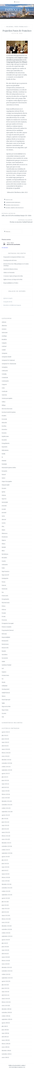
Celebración (5, 370)
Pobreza (4, 609)
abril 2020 (4, 995)
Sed (3, 668)
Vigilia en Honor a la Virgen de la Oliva (12, 279)
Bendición (4, 339)
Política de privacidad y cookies (17, 1065)
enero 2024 (5, 839)
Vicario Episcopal (6, 699)
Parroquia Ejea (17, 9)
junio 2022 (4, 905)
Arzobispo (4, 336)
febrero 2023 (5, 877)
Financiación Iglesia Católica (9, 467)
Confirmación (5, 381)
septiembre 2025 (6, 770)
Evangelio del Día (7, 301)
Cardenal (4, 346)
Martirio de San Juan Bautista (13, 244)
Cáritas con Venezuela (8, 272)
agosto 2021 (5, 939)
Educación (4, 422)
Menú (18, 2)
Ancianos (4, 329)
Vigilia (3, 703)
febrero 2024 (5, 836)
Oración (4, 561)
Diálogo (4, 405)
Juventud (4, 512)
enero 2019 (4, 1047)
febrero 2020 (5, 1002)
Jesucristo (4, 505)
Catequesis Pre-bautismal (8, 360)
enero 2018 (4, 1057)
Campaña (4, 343)
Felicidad (4, 460)
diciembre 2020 (6, 967)
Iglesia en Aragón (7, 298)
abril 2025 (4, 787)
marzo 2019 (5, 1040)
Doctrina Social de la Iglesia (8, 412)
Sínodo (3, 682)
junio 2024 (4, 822)
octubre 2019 (5, 1016)
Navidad (4, 547)
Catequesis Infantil (6, 356)
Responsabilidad (6, 637)
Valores (3, 696)
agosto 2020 (5, 981)
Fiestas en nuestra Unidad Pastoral (21, 221)
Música (3, 543)
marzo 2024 (5, 832)
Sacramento (5, 658)
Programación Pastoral (7, 630)
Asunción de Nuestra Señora (10, 269)
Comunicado (5, 377)
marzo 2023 (5, 874)
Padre (3, 568)
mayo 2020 (4, 991)
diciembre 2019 (5, 1009)
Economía (4, 419)
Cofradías (4, 374)
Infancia (4, 495)
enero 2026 (5, 756)
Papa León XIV (5, 575)
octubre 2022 (5, 891)
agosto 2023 (5, 856)
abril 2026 (4, 746)
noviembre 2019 (6, 1012)
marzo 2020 (5, 998)
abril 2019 (4, 1036)
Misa (3, 526)
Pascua (3, 582)
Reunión (4, 651)
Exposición (4, 447)
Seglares (4, 672)
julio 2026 (4, 735)
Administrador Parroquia (13, 202)
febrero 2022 (5, 919)
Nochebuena (5, 554)
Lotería (3, 523)
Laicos (3, 516)
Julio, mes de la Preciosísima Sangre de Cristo (16, 214)
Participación (5, 578)
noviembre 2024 (6, 804)
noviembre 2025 (6, 763)
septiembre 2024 (6, 811)
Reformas (4, 634)
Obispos (13, 207)
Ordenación (5, 564)
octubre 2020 (5, 974)
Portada (4, 613)
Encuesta (4, 433)
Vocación (4, 713)
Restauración (5, 640)
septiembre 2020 (6, 978)
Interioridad (5, 502)
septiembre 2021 (6, 936)
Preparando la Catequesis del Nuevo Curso (14, 257)
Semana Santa (5, 675)
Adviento (4, 322)
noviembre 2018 (6, 1054)
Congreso (4, 384)
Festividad (4, 464)
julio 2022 (4, 901)
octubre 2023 (5, 849)
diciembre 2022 (6, 884)
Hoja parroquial (5, 485)
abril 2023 (4, 870)
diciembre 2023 (5, 843)
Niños (3, 550)
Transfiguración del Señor (10, 260)
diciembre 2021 (5, 926)
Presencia (4, 620)
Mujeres (10, 26)
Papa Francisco (21, 26)
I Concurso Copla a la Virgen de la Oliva (13, 276)
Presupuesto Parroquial (7, 623)
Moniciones (5, 537)
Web (3, 717)
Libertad (4, 519)
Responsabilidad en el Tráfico (10, 283)
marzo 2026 (5, 749)
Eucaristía (4, 440)
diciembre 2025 (6, 759)
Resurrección (5, 647)
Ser (2, 678)
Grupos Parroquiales (7, 481)
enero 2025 (5, 797)
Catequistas (5, 367)
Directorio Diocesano (7, 408)
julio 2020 (4, 984)
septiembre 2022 (6, 894)
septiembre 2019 (6, 1019)
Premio (3, 616)
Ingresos (4, 498)
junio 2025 (4, 780)
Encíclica (4, 426)
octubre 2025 (5, 766)
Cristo (3, 388)
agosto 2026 (5, 732)
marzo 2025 (5, 791)
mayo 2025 (4, 784)
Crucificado (4, 391)
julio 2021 (4, 943)
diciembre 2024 (6, 801)
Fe (2, 457)
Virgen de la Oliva (6, 706)
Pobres (3, 606)
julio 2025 (4, 777)
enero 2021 (4, 964)
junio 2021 (4, 946)
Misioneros (4, 533)
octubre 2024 (5, 808)
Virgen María (5, 710)
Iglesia (3, 492)
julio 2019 (4, 1026)
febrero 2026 (5, 752)
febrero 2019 (5, 1043)
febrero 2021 (5, 960)
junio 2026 (4, 739)
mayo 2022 (4, 908)
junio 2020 (4, 988)
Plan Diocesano (6, 602)
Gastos (3, 478)
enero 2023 (5, 881)
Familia (3, 453)
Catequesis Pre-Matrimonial (9, 363)
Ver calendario (5, 247)
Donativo (4, 415)
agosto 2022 (5, 898)
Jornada (4, 509)
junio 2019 (4, 1029)
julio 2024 (4, 818)
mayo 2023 (4, 867)
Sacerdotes (4, 654)
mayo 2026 (4, 742)
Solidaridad (4, 685)
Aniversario (5, 332)
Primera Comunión (6, 627)
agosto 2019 (5, 1023)
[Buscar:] (12, 231)
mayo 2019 (4, 1033)
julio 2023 (4, 860)
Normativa (4, 557)
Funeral (4, 474)
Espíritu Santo (5, 436)
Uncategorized (5, 689)
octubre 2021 (5, 933)
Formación (4, 471)
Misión (3, 530)
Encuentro (4, 429)
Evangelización (5, 443)
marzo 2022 (5, 915)
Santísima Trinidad (6, 665)
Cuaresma (4, 395)
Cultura (3, 401)
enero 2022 (5, 922)
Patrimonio (4, 589)
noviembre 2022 (6, 887)
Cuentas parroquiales (7, 398)
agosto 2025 (5, 773)
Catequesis (4, 353)
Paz (3, 592)
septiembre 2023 (6, 853)
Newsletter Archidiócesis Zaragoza (12, 305)
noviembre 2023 (6, 846)
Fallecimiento (5, 450)
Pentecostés (5, 595)
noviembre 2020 (6, 971)
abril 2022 (4, 912)
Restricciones (5, 644)
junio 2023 (4, 863)
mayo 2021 (4, 950)
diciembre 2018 (5, 1050)
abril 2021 (4, 953)
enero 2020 (5, 1005)
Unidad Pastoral (6, 692)
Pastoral (4, 585)
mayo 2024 (4, 825)
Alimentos (4, 325)
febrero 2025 (5, 794)
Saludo (3, 661)
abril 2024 (4, 829)
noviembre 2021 (6, 929)
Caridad (4, 350)
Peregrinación (5, 599)
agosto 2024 (5, 815)
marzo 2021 (5, 957)
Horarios (4, 488)
